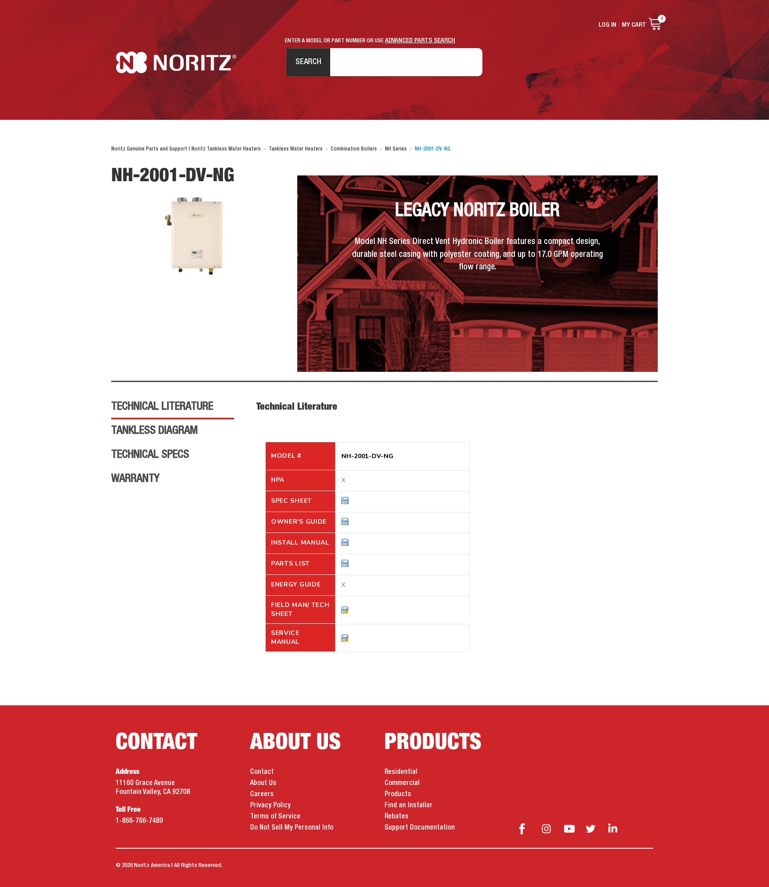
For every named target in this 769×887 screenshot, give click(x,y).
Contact (262, 772)
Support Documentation (419, 828)
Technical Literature (162, 406)
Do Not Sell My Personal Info (291, 828)
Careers (262, 794)
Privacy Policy (270, 805)
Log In (607, 25)
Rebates (396, 817)
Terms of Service (275, 817)
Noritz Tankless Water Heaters (176, 62)
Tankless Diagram (154, 430)
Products (397, 794)
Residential (400, 772)
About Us (263, 783)
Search (308, 61)
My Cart (634, 25)
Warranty (135, 479)
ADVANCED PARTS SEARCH (420, 40)
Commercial (402, 783)
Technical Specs (150, 455)
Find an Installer (408, 805)
